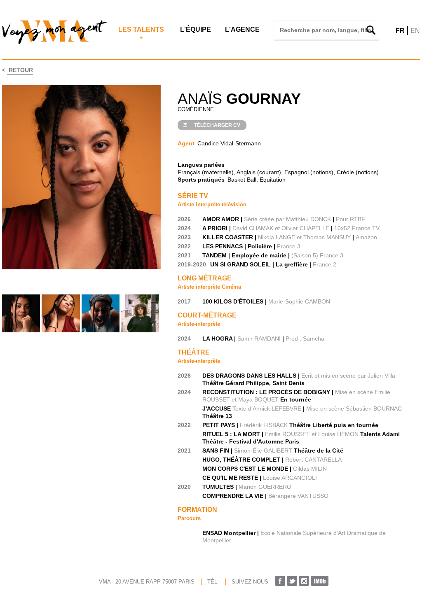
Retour (20, 70)
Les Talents (141, 29)
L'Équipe (195, 29)
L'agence (242, 29)
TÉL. (213, 582)
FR (400, 30)
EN (415, 30)
